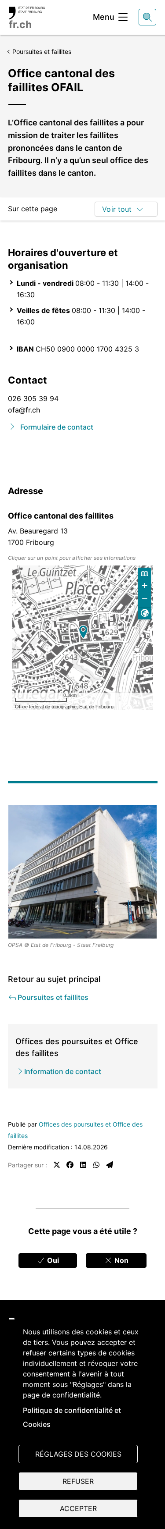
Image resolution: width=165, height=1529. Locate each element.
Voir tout (117, 209)
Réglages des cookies (78, 1454)
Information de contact (62, 1071)
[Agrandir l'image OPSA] (83, 871)
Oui (52, 1260)
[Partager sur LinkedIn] (83, 1164)
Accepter (78, 1508)
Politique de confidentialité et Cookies (72, 1417)
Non (120, 1260)
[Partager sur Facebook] (69, 1164)
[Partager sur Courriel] (109, 1164)
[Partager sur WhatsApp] (96, 1164)
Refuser (78, 1481)
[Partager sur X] (56, 1164)
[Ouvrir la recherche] (147, 17)
